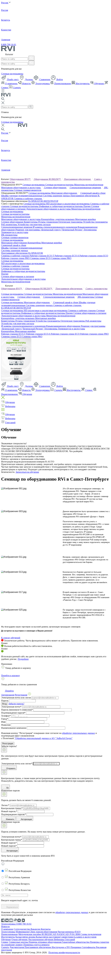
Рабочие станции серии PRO (15, 258)
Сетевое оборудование (55, 187)
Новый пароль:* (9, 811)
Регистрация (7, 743)
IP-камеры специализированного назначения (55, 227)
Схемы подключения (91, 934)
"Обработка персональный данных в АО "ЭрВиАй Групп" (43, 738)
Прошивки (76, 947)
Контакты (46, 929)
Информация (22, 931)
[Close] (4, 750)
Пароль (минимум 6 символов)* (17, 709)
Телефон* (6, 716)
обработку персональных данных (78, 733)
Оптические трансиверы (70, 222)
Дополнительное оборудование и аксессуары (48, 209)
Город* (4, 719)
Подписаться (12, 907)
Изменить (10, 819)
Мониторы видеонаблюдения (88, 184)
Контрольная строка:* (12, 808)
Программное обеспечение (77, 179)
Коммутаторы (31, 222)
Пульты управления (48, 222)
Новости (26, 83)
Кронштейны (34, 242)
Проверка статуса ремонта (36, 944)
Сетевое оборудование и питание (17, 276)
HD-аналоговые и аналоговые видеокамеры (68, 203)
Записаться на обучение (27, 472)
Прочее (87, 206)
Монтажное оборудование (64, 193)
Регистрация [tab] (21, 695)
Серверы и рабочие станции (28, 198)
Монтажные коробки (85, 219)
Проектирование (63, 83)
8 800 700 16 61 (8, 44)
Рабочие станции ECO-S (67, 255)
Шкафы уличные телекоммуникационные (22, 195)
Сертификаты (89, 947)
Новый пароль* (9, 843)
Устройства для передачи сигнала (34, 224)
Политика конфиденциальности (64, 952)
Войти (59, 79)
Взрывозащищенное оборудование (63, 326)
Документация (17, 947)
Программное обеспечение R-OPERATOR (22, 253)
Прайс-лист (13, 79)
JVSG (72, 934)
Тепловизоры (90, 229)
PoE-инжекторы (9, 224)
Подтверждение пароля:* (13, 814)
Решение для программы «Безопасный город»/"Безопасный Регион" (49, 229)
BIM (78, 934)
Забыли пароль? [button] (16, 703)
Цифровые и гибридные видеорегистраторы (61, 206)
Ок (7, 788)
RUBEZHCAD (49, 934)
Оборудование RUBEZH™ (47, 179)
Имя (3, 722)
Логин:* (5, 805)
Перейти (9, 691)
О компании (11, 83)
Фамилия (5, 725)
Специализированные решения (85, 187)
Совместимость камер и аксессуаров (78, 937)
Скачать (16, 87)
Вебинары (10, 406)
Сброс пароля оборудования (43, 931)
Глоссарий (10, 422)
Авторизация (26, 819)
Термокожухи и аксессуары (14, 232)
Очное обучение (19, 939)
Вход (4, 704)
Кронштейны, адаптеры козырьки (58, 219)
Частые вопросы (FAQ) (69, 931)
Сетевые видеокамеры (12, 73)
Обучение (99, 83)
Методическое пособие (30, 934)
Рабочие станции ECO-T (42, 255)
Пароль (4, 700)
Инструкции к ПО (61, 947)
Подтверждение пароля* (13, 713)
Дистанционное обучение (41, 939)
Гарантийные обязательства (76, 942)
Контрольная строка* (11, 840)
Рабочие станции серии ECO (93, 255)
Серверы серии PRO (61, 258)
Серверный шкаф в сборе (93, 193)
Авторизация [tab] (7, 695)
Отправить (11, 768)
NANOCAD (63, 934)
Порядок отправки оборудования (45, 942)
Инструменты (82, 83)
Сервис (89, 390)
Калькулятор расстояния (48, 937)
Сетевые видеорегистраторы (59, 184)
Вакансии (36, 929)
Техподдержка (42, 83)
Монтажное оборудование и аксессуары (21, 187)
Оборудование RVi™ (20, 179)
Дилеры (28, 79)
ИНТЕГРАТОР (51, 201)
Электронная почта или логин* (16, 763)
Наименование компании (13, 728)
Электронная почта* (11, 706)
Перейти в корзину (10, 675)
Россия (5, 2)
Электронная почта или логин (16, 697)
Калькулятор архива (25, 937)
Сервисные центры (19, 942)
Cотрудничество (22, 929)
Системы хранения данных (57, 195)
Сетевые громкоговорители (27, 190)
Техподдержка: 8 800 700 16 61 (16, 924)
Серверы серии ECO (40, 258)
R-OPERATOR (36, 201)
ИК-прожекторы (9, 235)
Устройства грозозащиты (95, 222)
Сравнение (45, 79)
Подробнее (23, 659)
